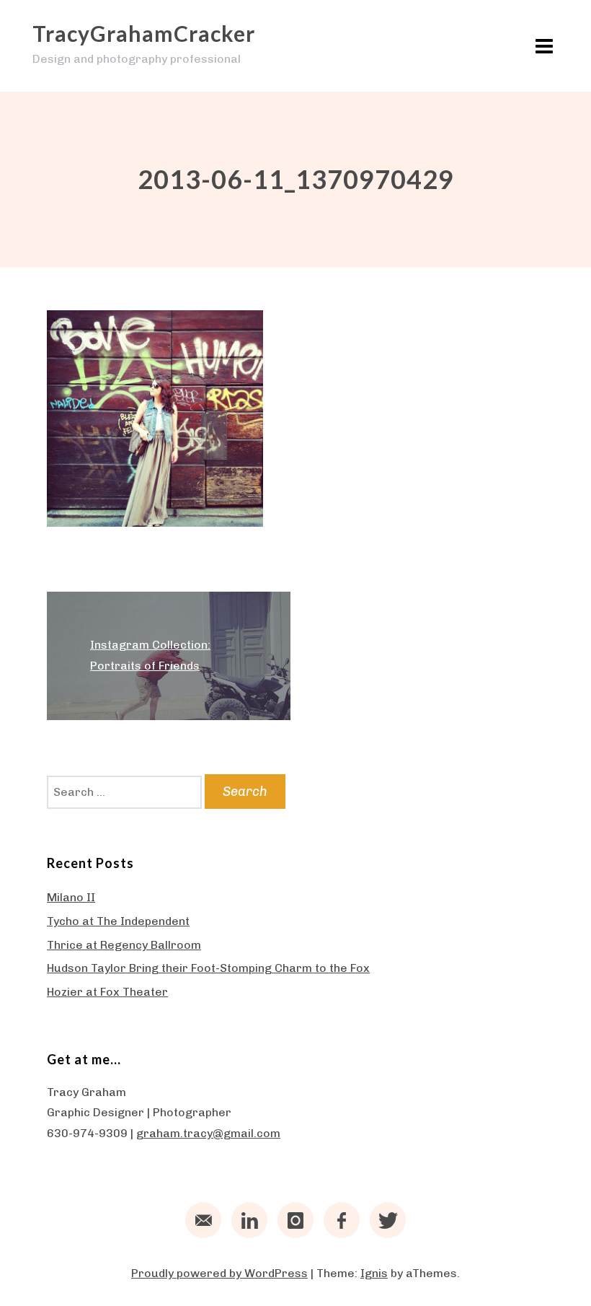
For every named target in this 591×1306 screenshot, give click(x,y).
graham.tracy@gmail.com (208, 1133)
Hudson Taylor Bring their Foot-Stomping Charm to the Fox (208, 968)
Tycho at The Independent (118, 921)
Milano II (71, 897)
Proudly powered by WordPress (219, 1273)
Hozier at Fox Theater (107, 992)
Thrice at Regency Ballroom (124, 945)
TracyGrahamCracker (143, 33)
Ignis (374, 1273)
